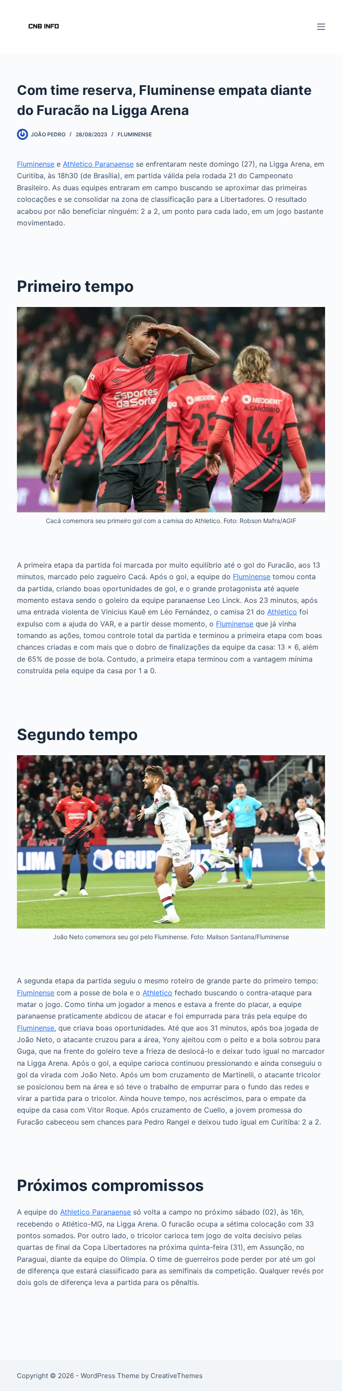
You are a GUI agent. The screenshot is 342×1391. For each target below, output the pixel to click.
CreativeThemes (177, 1375)
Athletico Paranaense (98, 164)
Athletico (282, 611)
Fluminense (135, 134)
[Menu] (321, 27)
